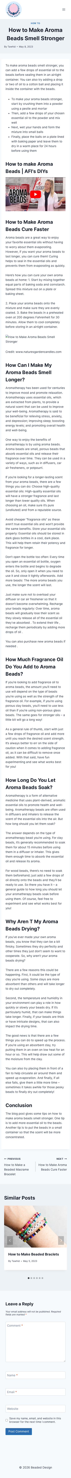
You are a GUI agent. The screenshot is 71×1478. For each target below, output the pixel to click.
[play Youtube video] (35, 194)
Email (12, 1392)
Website (12, 1409)
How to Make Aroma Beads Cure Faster (52, 1164)
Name (12, 1375)
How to (35, 23)
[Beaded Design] (13, 9)
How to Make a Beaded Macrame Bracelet (16, 1166)
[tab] (28, 1278)
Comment (15, 1325)
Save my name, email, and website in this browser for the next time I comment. (35, 1420)
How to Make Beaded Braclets (33, 1254)
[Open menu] (63, 9)
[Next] (61, 1240)
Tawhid (12, 46)
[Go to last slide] (10, 1240)
